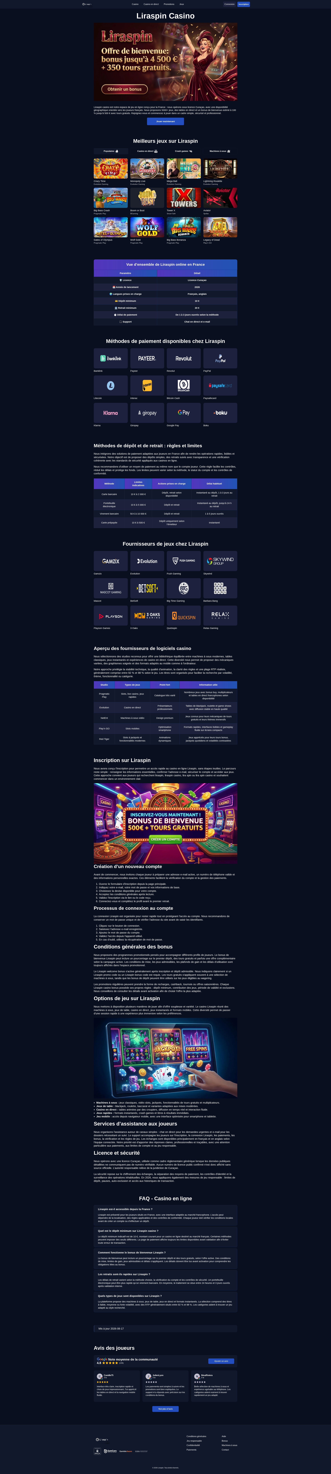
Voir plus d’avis (165, 1409)
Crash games (181, 151)
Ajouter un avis (221, 1361)
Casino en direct (145, 151)
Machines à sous (218, 151)
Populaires (109, 151)
